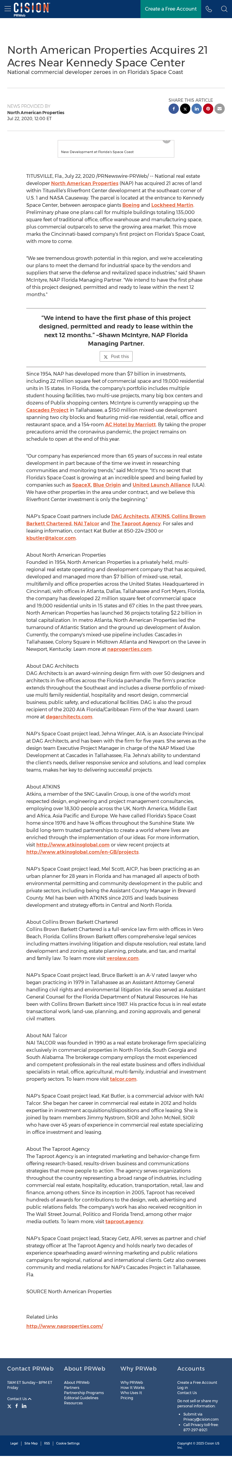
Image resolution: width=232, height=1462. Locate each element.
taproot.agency (124, 1221)
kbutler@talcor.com (51, 538)
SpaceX (81, 485)
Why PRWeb (132, 1382)
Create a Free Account (171, 9)
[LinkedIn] (24, 1406)
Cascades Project (47, 410)
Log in (182, 1387)
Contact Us (17, 1398)
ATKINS (160, 516)
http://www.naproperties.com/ (64, 1326)
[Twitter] (10, 1406)
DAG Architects (130, 516)
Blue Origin (107, 485)
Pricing (127, 1398)
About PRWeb (76, 1382)
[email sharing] (219, 109)
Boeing (131, 205)
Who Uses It (131, 1392)
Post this (120, 356)
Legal (14, 1443)
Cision (209, 1443)
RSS (47, 1443)
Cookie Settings (68, 1443)
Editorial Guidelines (81, 1398)
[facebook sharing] (174, 109)
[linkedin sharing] (197, 109)
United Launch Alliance (162, 485)
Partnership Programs (84, 1392)
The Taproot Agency (136, 523)
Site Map (31, 1443)
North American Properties (84, 183)
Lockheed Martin (172, 205)
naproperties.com (129, 649)
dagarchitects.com (69, 717)
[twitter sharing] (185, 109)
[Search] (224, 9)
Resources (73, 1403)
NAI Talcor (86, 523)
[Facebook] (16, 1406)
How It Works (133, 1387)
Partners (71, 1387)
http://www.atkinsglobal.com (73, 845)
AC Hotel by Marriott (130, 424)
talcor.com (123, 1079)
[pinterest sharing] (208, 109)
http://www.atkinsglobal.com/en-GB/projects (82, 852)
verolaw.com (123, 958)
